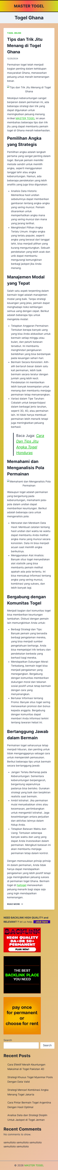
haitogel (21, 885)
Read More (15, 904)
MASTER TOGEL (34, 1165)
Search (8, 1040)
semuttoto (10, 1142)
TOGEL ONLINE (14, 33)
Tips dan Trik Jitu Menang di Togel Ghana (24, 45)
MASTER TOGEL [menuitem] (25, 118)
